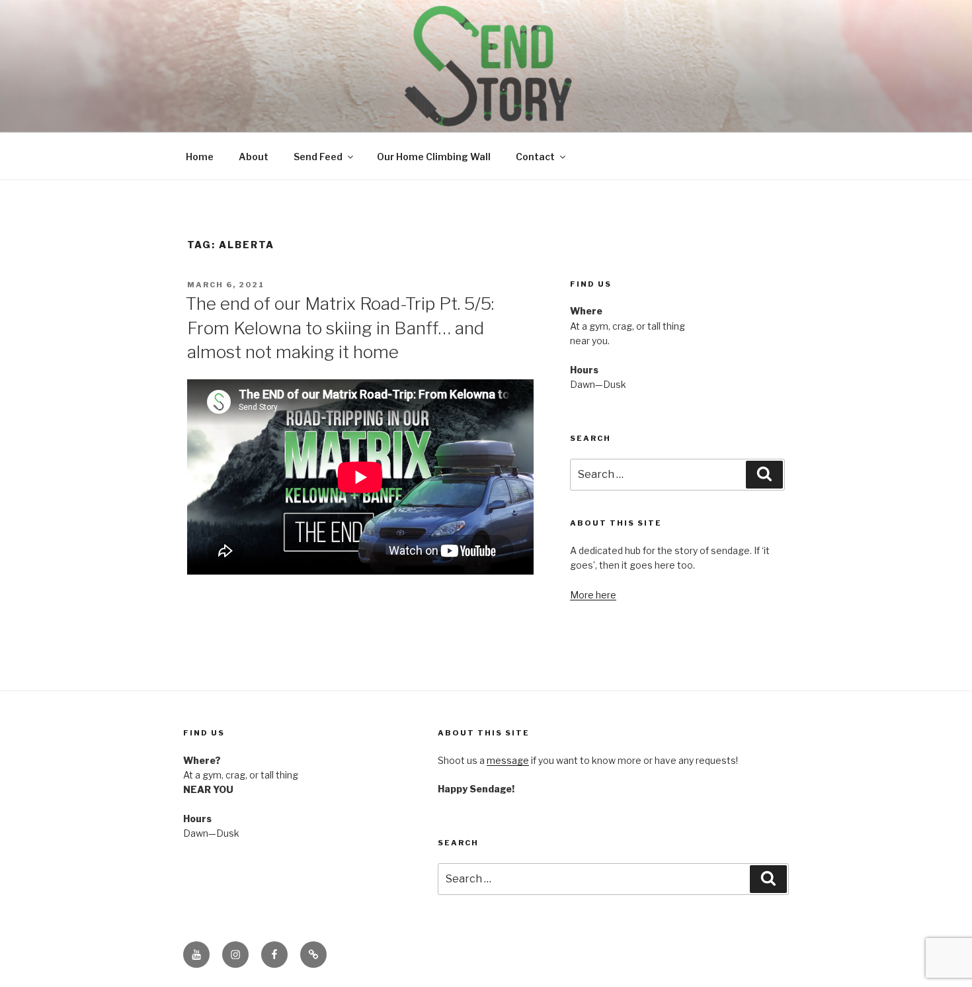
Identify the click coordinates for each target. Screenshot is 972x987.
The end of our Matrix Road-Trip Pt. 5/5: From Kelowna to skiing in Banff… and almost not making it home (340, 327)
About (253, 156)
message (508, 760)
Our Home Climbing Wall (434, 156)
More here (593, 594)
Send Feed (318, 156)
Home (200, 156)
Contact (535, 156)
